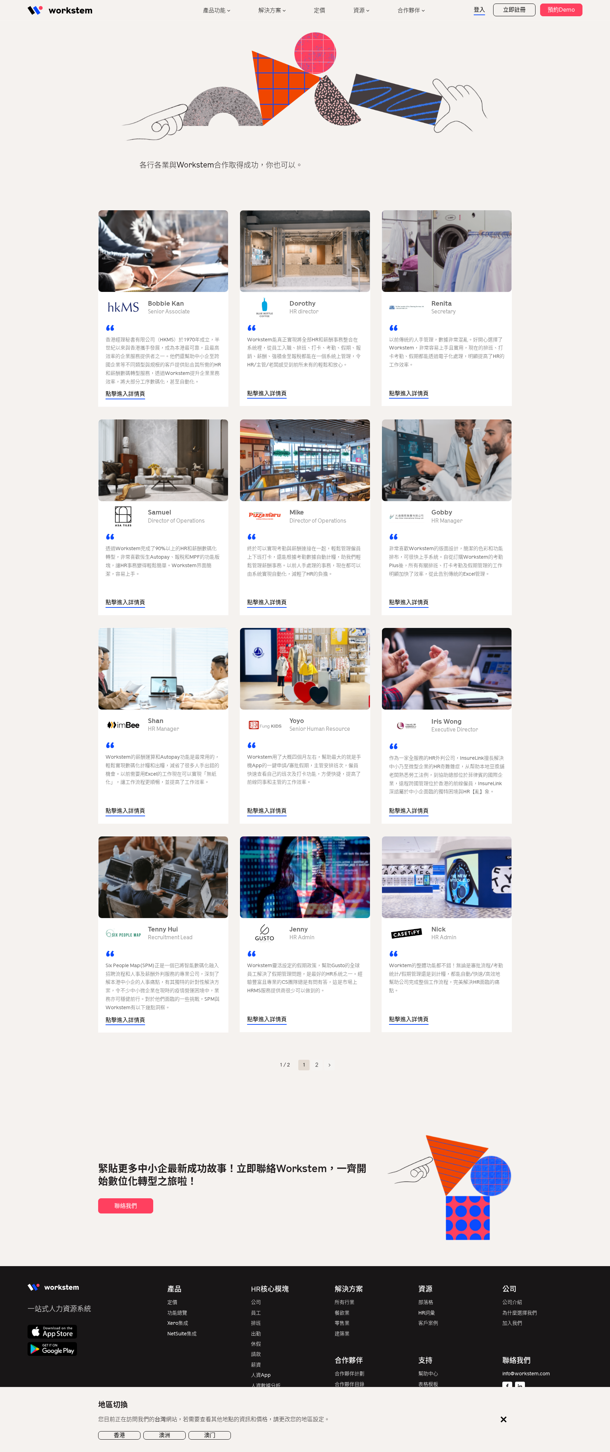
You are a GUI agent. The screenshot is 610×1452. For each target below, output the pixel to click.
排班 (256, 1323)
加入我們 (512, 1323)
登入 (479, 9)
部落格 (425, 1302)
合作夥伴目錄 (349, 1384)
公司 (256, 1302)
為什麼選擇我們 (519, 1313)
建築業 (342, 1333)
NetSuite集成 (182, 1333)
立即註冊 (514, 9)
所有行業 (344, 1302)
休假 (256, 1344)
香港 (119, 1435)
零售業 (342, 1323)
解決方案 (269, 10)
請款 (256, 1354)
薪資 (256, 1365)
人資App (261, 1375)
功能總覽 (177, 1313)
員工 (256, 1313)
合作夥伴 (408, 10)
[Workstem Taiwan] (60, 10)
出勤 (256, 1333)
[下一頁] (329, 1065)
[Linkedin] (520, 1387)
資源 (359, 10)
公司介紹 (512, 1302)
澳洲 (164, 1435)
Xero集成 (177, 1323)
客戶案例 (428, 1323)
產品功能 (214, 10)
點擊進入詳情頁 (125, 394)
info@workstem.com (526, 1373)
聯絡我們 (125, 1206)
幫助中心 (428, 1373)
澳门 (209, 1435)
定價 (319, 10)
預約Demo (561, 9)
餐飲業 (342, 1313)
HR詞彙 (426, 1313)
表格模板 (428, 1384)
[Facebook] (507, 1387)
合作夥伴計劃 (349, 1373)
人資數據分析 (266, 1385)
